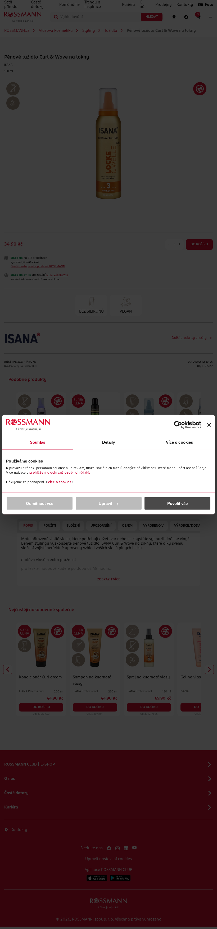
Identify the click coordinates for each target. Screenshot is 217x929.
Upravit (105, 503)
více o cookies (59, 482)
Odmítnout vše (39, 503)
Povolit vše (177, 503)
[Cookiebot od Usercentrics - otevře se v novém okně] (178, 425)
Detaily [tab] (108, 442)
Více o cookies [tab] (179, 442)
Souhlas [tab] (37, 442)
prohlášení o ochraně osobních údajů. (59, 472)
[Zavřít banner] (209, 424)
